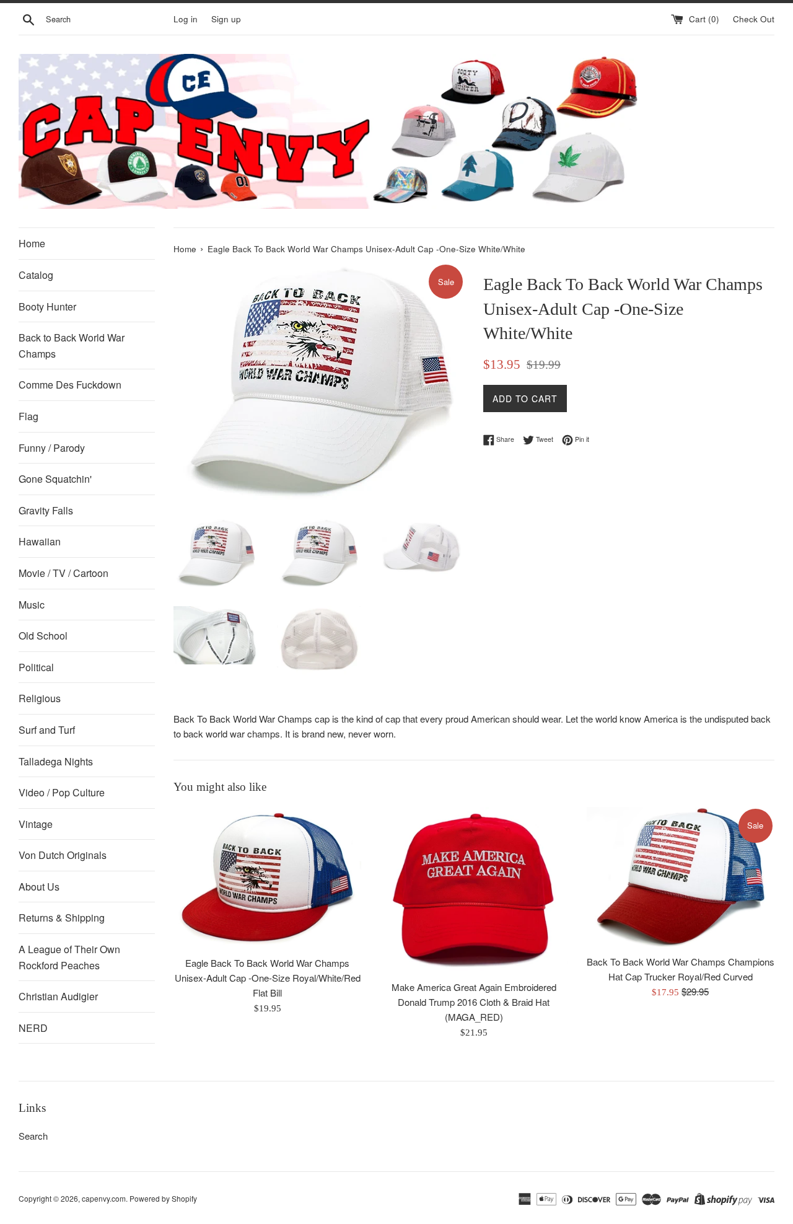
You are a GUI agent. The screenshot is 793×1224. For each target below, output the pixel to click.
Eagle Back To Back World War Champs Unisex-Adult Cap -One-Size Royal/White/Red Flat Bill (268, 977)
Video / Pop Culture (62, 792)
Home (32, 243)
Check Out (753, 19)
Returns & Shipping (62, 917)
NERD (33, 1028)
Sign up (226, 19)
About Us (39, 886)
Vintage (36, 824)
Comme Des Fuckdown (70, 384)
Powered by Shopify (163, 1198)
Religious (40, 698)
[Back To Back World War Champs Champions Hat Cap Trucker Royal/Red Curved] (680, 877)
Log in (185, 19)
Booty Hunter (47, 306)
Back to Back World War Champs (72, 345)
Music (32, 604)
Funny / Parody (52, 448)
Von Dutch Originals (63, 855)
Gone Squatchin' (55, 479)
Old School (43, 635)
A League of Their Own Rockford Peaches (69, 957)
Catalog (36, 275)
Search (33, 1135)
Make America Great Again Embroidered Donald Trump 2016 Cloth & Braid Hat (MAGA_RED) (474, 1001)
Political (36, 667)
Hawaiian (40, 541)
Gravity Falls (46, 510)
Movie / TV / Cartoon (63, 573)
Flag (28, 416)
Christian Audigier (58, 996)
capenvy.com (104, 1198)
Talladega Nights (56, 761)
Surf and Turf (47, 730)
